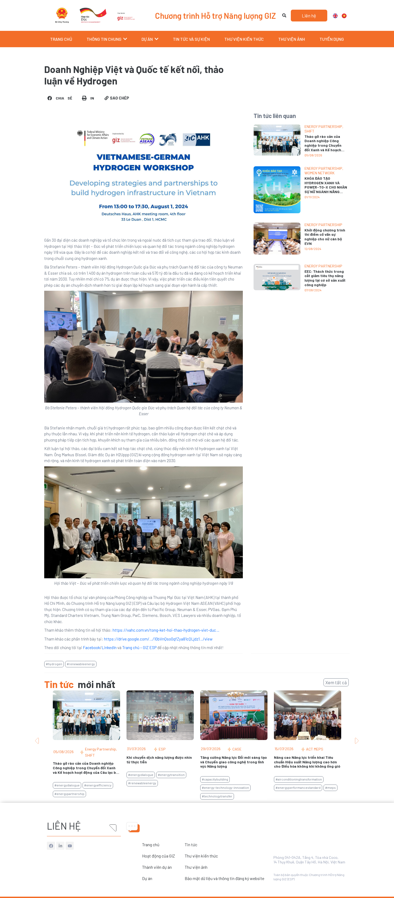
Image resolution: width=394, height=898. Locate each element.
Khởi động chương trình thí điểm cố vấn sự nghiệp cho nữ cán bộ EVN (324, 237)
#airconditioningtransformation (299, 779)
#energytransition (171, 774)
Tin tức (191, 844)
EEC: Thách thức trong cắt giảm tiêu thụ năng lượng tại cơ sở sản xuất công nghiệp (324, 278)
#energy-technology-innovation (225, 787)
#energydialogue (67, 785)
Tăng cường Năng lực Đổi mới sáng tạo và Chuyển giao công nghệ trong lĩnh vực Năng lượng (233, 762)
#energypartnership (69, 794)
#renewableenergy (81, 664)
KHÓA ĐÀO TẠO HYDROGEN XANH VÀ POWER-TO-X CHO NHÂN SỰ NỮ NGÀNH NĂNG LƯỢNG (325, 187)
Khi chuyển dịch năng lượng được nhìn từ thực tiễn (159, 759)
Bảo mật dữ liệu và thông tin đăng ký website (224, 878)
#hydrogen (54, 664)
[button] (60, 98)
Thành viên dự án (157, 867)
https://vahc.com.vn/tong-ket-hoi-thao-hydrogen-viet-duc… (166, 630)
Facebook (91, 647)
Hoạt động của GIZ (158, 855)
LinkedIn (109, 647)
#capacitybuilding (215, 779)
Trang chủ (150, 844)
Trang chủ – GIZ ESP (139, 647)
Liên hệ (64, 825)
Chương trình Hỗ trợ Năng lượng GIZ (215, 15)
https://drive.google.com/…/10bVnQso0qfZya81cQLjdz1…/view (158, 638)
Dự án (147, 878)
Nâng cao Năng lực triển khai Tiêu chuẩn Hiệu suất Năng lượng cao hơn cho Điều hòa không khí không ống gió (307, 762)
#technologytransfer (217, 796)
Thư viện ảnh (196, 867)
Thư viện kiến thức (201, 855)
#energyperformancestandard (298, 787)
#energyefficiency (97, 785)
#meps (330, 787)
